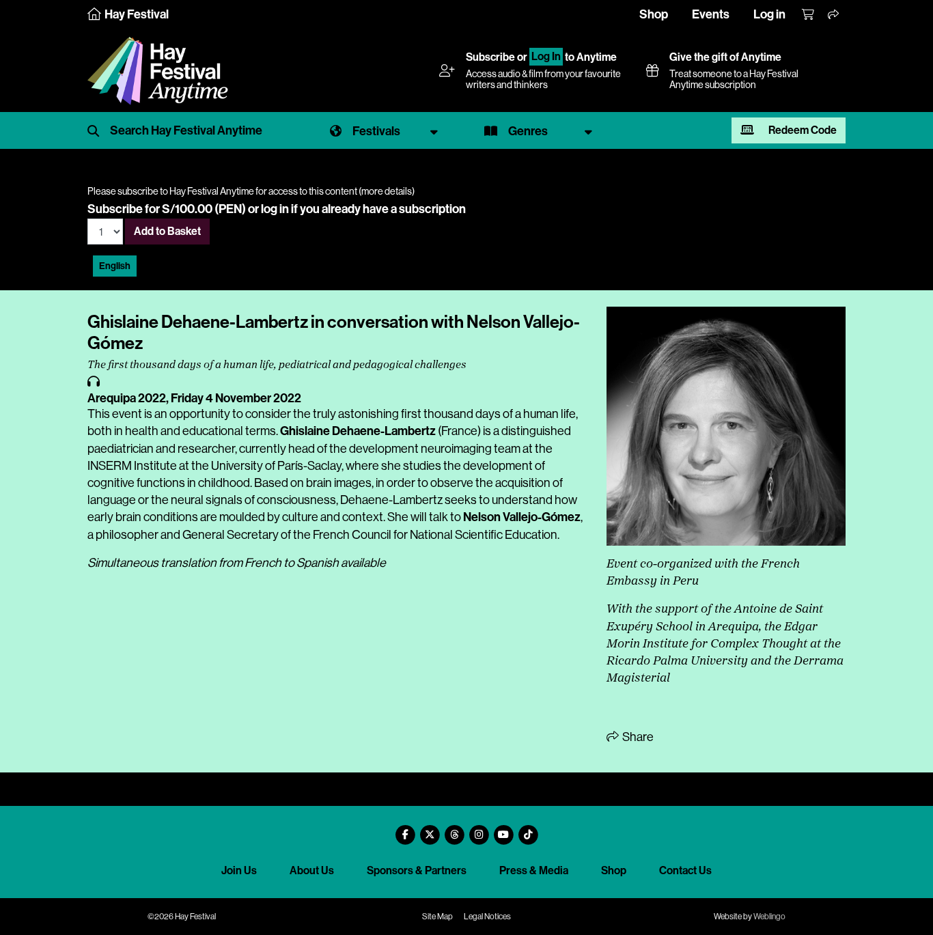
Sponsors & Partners (416, 870)
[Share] (834, 15)
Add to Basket (167, 231)
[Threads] (454, 829)
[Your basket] (808, 15)
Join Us (239, 870)
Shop (653, 14)
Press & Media (533, 870)
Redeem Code (801, 130)
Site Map (437, 916)
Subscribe (490, 57)
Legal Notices (487, 916)
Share (637, 737)
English (114, 266)
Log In (546, 57)
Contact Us (685, 870)
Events (710, 14)
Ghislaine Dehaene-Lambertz (358, 430)
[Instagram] (478, 829)
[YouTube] (503, 829)
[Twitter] (429, 829)
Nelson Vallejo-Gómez (522, 517)
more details (386, 191)
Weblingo (769, 916)
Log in (769, 14)
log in (275, 209)
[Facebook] (405, 829)
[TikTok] (528, 829)
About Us (312, 870)
